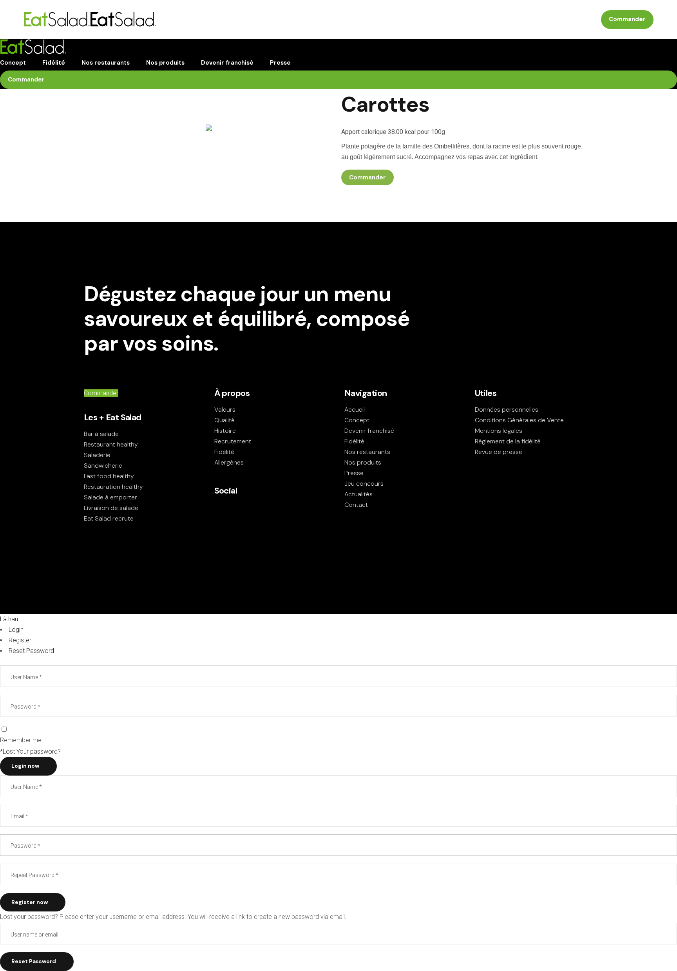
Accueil (354, 409)
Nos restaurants (367, 452)
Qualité (224, 420)
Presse (354, 473)
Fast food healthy (109, 476)
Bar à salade (101, 434)
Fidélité (224, 452)
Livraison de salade (111, 508)
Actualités (358, 494)
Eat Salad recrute (109, 518)
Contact (356, 505)
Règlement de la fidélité (508, 441)
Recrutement (232, 441)
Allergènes (229, 462)
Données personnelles (506, 409)
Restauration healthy (113, 487)
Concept (356, 420)
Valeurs (224, 409)
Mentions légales (498, 431)
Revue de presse (498, 452)
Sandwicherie (103, 465)
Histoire (225, 431)
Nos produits (362, 462)
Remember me (21, 740)
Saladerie (97, 455)
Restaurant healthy (111, 444)
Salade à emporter (110, 497)
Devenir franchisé (369, 431)
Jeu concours (364, 483)
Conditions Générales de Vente (519, 420)
